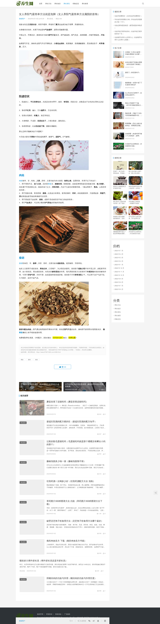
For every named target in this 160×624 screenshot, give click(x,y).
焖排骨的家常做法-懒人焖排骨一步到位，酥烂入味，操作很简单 (135, 187)
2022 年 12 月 (119, 268)
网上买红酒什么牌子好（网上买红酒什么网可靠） (135, 172)
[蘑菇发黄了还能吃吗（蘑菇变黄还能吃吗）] (32, 407)
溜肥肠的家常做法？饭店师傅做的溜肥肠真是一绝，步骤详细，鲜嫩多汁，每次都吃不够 (119, 232)
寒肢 (49, 184)
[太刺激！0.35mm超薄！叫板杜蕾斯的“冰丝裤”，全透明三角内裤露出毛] (118, 52)
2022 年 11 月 (119, 271)
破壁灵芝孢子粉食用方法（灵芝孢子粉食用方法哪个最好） (75, 520)
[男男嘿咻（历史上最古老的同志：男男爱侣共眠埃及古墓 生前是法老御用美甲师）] (118, 123)
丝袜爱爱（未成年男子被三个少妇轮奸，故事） (133, 134)
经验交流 (76, 3)
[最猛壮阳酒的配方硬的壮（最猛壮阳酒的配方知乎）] (32, 427)
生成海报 (83, 621)
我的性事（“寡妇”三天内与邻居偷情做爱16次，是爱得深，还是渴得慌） (133, 115)
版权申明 (40, 614)
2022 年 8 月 (119, 282)
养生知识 (57, 3)
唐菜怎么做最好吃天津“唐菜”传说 (119, 187)
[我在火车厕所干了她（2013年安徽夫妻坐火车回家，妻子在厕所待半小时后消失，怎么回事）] (118, 103)
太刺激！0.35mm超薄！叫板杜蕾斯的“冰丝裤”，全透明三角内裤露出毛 (133, 54)
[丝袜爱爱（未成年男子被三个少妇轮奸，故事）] (118, 134)
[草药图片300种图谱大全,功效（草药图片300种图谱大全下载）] (32, 507)
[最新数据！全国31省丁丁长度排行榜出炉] (118, 83)
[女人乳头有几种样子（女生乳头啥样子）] (118, 93)
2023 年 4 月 (119, 254)
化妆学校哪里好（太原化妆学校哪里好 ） (128, 16)
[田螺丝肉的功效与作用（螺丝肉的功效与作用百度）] (32, 584)
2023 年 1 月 (119, 264)
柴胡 (21, 257)
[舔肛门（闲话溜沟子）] (118, 73)
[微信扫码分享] (89, 620)
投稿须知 (58, 614)
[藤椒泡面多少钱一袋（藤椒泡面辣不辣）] (32, 467)
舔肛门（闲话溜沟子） (132, 72)
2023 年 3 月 (119, 257)
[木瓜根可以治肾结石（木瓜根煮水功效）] (118, 144)
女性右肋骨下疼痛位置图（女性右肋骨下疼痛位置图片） (133, 64)
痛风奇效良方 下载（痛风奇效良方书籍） (66, 540)
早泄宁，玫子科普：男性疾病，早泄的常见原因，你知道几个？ (119, 172)
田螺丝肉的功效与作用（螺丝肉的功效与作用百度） (72, 578)
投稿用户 (22, 18)
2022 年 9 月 (119, 279)
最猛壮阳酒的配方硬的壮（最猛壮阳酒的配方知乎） (72, 421)
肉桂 (21, 175)
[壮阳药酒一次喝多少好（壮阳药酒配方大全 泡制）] (32, 487)
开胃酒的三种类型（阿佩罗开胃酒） (134, 202)
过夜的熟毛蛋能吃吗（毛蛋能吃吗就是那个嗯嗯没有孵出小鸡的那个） (76, 443)
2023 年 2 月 (119, 261)
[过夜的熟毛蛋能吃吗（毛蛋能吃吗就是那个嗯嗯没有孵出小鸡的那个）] (32, 447)
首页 (40, 3)
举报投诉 (49, 614)
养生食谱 (85, 3)
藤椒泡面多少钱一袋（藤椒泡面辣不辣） (66, 461)
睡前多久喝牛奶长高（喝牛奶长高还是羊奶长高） (43, 560)
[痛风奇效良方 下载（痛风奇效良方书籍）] (32, 547)
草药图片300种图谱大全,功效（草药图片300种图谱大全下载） (74, 502)
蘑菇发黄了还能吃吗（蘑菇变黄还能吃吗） (67, 401)
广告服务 (67, 614)
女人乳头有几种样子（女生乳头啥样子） (133, 94)
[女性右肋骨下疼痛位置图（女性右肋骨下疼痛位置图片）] (118, 62)
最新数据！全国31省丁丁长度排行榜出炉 (133, 83)
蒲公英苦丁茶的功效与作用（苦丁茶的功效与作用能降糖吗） (119, 202)
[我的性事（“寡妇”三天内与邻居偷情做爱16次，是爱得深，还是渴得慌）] (118, 113)
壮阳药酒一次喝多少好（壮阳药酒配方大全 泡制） (71, 481)
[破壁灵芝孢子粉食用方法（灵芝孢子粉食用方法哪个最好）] (32, 527)
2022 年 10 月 (119, 275)
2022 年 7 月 (119, 285)
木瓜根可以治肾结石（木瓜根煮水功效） (133, 145)
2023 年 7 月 (119, 250)
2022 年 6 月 (119, 289)
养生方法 (48, 3)
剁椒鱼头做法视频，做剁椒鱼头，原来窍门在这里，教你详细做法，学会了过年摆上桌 (119, 217)
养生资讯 (67, 3)
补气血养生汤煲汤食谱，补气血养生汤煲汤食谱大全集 (135, 217)
